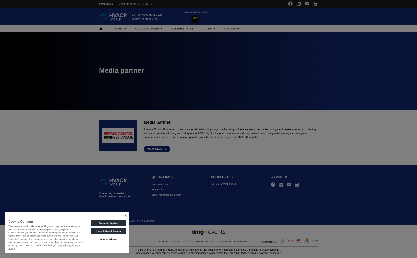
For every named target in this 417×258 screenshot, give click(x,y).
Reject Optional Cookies (108, 231)
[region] (67, 232)
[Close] (126, 215)
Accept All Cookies (108, 223)
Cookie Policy (65, 245)
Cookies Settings (108, 239)
